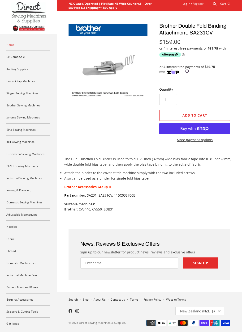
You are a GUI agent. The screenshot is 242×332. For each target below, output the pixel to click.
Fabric (10, 239)
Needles (11, 226)
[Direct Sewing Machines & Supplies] (28, 17)
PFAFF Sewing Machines (22, 166)
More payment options (195, 140)
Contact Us (118, 299)
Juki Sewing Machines (20, 141)
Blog (86, 299)
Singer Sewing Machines (22, 93)
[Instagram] (77, 311)
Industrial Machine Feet (21, 275)
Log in (186, 3)
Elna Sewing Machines (21, 129)
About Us (100, 299)
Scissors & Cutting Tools (22, 311)
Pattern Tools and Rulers (22, 287)
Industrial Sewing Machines (24, 178)
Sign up (200, 263)
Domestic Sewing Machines (24, 202)
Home (10, 44)
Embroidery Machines (20, 81)
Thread (11, 251)
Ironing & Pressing (18, 190)
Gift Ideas (12, 323)
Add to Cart (194, 115)
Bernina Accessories (19, 299)
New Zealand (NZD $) (197, 311)
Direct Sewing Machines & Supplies (102, 322)
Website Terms (176, 299)
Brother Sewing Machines (23, 105)
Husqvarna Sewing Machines (25, 154)
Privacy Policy (152, 299)
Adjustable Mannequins (21, 214)
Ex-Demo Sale (15, 57)
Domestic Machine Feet (21, 263)
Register (198, 3)
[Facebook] (70, 311)
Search (73, 299)
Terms (134, 299)
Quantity (166, 89)
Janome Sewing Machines (23, 117)
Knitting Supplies (17, 69)
